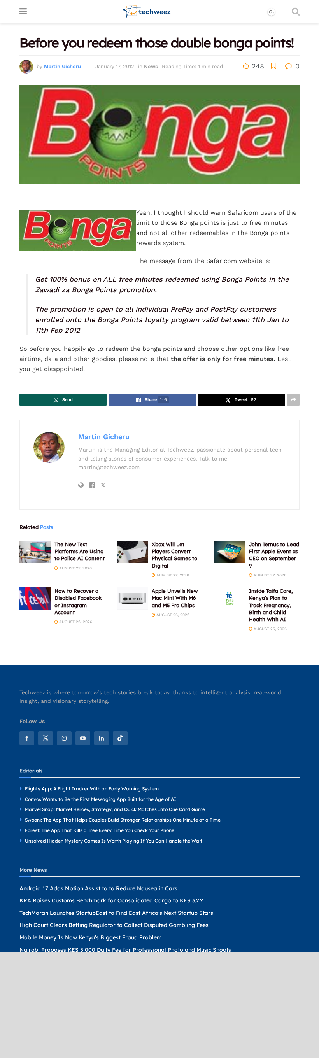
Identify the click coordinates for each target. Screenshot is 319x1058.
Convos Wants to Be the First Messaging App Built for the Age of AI (100, 799)
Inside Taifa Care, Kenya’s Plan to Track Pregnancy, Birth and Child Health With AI (271, 605)
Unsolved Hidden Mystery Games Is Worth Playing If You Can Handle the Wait (113, 841)
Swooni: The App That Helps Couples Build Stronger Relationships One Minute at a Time (123, 820)
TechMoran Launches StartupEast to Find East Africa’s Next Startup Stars (116, 912)
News (151, 66)
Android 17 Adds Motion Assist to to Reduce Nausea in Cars (98, 888)
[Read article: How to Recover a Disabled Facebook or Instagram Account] (35, 598)
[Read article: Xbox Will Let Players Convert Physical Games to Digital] (132, 552)
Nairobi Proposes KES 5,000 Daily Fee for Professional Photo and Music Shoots (125, 949)
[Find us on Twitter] (45, 738)
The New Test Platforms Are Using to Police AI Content (79, 551)
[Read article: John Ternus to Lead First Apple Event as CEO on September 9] (229, 552)
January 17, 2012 (114, 66)
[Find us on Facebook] (26, 738)
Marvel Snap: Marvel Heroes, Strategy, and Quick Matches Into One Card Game (115, 809)
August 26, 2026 (75, 622)
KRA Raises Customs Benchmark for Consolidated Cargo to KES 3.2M (111, 900)
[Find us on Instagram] (64, 738)
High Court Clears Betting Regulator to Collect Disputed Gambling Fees (114, 924)
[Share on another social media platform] (293, 400)
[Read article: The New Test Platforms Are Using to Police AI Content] (35, 552)
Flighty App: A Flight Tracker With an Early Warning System (92, 789)
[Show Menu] (23, 11)
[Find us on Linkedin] (101, 738)
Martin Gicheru (62, 66)
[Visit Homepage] (147, 11)
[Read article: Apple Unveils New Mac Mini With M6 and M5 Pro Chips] (132, 598)
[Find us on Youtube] (82, 738)
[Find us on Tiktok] (120, 738)
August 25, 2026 (269, 629)
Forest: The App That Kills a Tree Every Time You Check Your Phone (99, 830)
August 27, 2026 (75, 568)
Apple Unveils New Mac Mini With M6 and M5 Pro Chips (175, 598)
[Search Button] (296, 11)
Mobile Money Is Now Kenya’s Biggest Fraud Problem (90, 937)
